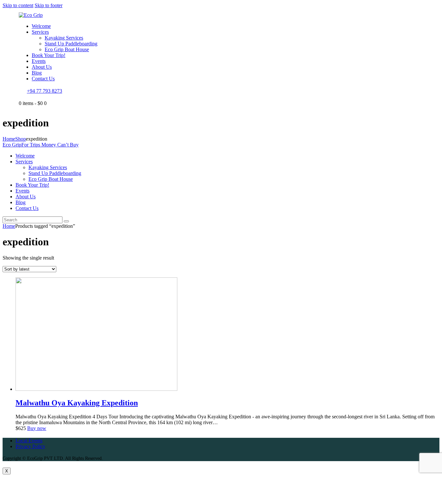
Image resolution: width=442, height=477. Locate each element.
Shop (20, 139)
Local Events (29, 440)
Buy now (36, 428)
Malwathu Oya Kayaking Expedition (77, 403)
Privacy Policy (30, 446)
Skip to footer (48, 5)
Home (9, 139)
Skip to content (18, 5)
